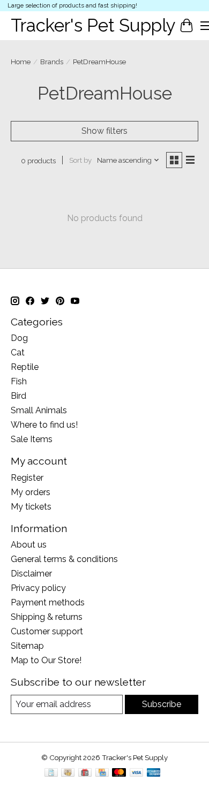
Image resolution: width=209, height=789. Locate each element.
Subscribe (161, 704)
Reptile (25, 367)
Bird (18, 396)
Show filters (104, 131)
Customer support (47, 631)
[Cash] (67, 773)
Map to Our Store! (46, 660)
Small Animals (39, 410)
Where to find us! (44, 425)
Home (21, 61)
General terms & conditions (64, 559)
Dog (19, 338)
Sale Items (32, 439)
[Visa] (137, 773)
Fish (19, 381)
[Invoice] (51, 773)
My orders (30, 492)
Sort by (80, 160)
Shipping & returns (47, 617)
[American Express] (154, 773)
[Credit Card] (102, 773)
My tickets (31, 507)
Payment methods (48, 602)
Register (27, 478)
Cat (18, 352)
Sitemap (27, 646)
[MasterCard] (119, 773)
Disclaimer (31, 573)
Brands (51, 61)
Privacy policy (38, 588)
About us (29, 545)
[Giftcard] (85, 773)
